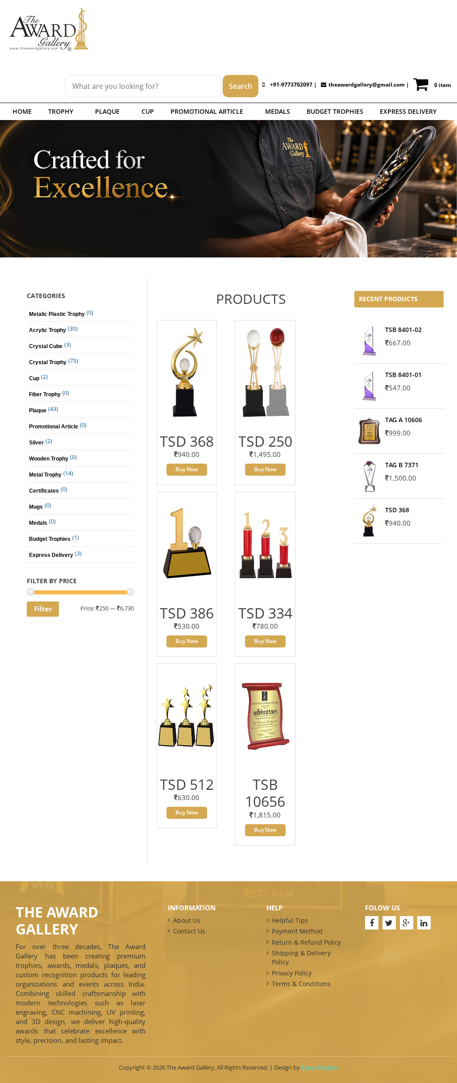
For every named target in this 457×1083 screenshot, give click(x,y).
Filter (43, 608)
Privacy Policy (292, 973)
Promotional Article (206, 111)
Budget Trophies (335, 111)
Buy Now (186, 469)
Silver (36, 443)
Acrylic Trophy (47, 330)
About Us (186, 920)
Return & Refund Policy (306, 942)
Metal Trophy (45, 475)
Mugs (36, 507)
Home (22, 111)
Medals (277, 111)
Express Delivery (408, 111)
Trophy (60, 111)
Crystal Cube (45, 346)
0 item (442, 85)
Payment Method (297, 931)
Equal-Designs (319, 1067)
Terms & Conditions (301, 983)
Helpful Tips (290, 920)
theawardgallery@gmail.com (366, 84)
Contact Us (189, 931)
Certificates (44, 491)
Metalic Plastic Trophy (57, 314)
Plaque (107, 111)
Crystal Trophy (47, 362)
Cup (147, 111)
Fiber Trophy (45, 394)
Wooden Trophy (48, 459)
